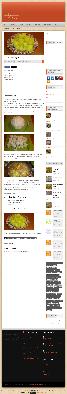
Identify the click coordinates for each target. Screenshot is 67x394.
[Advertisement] (33, 8)
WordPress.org (49, 101)
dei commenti (50, 97)
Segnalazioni (46, 374)
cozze (56, 279)
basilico (53, 277)
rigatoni (48, 310)
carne (48, 277)
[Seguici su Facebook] (48, 78)
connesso (12, 251)
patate (61, 263)
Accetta (33, 392)
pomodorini (54, 263)
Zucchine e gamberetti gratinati (54, 344)
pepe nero (49, 284)
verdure (59, 293)
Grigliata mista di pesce (57, 203)
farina (56, 286)
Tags (60, 163)
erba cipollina (24, 238)
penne (57, 305)
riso (47, 301)
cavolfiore (11, 238)
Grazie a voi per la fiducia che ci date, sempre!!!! (57, 215)
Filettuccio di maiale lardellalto (53, 337)
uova (47, 272)
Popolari (49, 163)
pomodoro (58, 272)
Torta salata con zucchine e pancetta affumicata (57, 195)
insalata (53, 293)
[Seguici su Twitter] (52, 78)
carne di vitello (50, 282)
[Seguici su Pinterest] (61, 78)
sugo (54, 284)
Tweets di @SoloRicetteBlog (53, 320)
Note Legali (16, 29)
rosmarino (59, 301)
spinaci (48, 296)
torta (53, 298)
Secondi (28, 24)
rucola (53, 296)
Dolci (56, 24)
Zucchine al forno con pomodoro (57, 177)
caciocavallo (49, 279)
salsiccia (48, 298)
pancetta (49, 274)
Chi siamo (7, 29)
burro (58, 298)
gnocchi (48, 303)
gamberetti (58, 308)
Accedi (47, 91)
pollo (57, 291)
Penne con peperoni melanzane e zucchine (58, 169)
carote (48, 293)
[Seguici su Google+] (57, 78)
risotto (58, 296)
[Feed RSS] (48, 81)
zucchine (48, 265)
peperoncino (50, 308)
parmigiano (33, 238)
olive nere (55, 289)
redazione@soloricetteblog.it (39, 384)
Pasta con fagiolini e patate (58, 185)
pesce (48, 263)
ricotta (58, 277)
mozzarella (56, 274)
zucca (60, 286)
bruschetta (55, 303)
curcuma (17, 238)
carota (52, 305)
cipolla (54, 265)
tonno (59, 284)
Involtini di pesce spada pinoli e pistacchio (54, 351)
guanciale (52, 301)
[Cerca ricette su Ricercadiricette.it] (57, 324)
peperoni (49, 289)
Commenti (55, 163)
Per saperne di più (41, 392)
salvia (48, 305)
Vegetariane (47, 24)
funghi (52, 272)
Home (5, 24)
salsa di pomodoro (51, 267)
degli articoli (50, 94)
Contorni (37, 24)
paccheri (58, 282)
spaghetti (56, 270)
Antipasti (13, 24)
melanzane (49, 270)
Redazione (9, 61)
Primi (21, 24)
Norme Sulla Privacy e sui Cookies (51, 368)
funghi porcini (50, 291)
